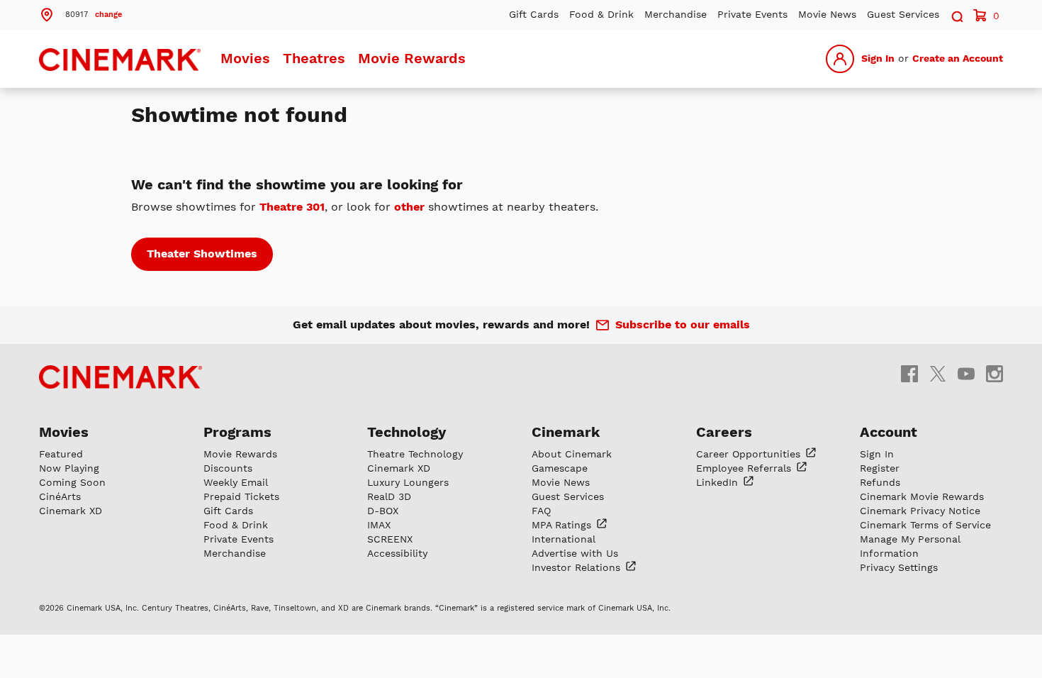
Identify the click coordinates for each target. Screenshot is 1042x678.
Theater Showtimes (202, 253)
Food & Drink (601, 14)
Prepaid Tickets (241, 496)
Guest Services (903, 14)
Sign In (878, 58)
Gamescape (560, 468)
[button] (80, 13)
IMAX (379, 524)
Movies (245, 58)
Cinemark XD (70, 510)
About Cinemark (572, 454)
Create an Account (957, 58)
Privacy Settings (899, 567)
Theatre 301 (292, 206)
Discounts (227, 468)
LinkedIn (718, 482)
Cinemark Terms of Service (925, 524)
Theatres (314, 58)
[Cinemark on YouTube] (966, 373)
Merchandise (675, 14)
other (409, 206)
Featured (61, 454)
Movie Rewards (412, 58)
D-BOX (382, 510)
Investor (578, 567)
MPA (563, 524)
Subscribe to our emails (682, 324)
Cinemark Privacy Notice (920, 510)
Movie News (827, 14)
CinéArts (60, 496)
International (563, 539)
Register (880, 468)
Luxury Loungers (408, 482)
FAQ (541, 510)
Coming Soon (72, 482)
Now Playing (69, 468)
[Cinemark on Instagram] (994, 373)
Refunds (880, 482)
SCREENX (390, 539)
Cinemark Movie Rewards (922, 496)
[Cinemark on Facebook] (909, 373)
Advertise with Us (575, 553)
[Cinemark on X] (937, 373)
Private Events (752, 14)
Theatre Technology (415, 454)
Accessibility (397, 553)
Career (750, 454)
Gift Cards (534, 14)
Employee (745, 468)
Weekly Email (235, 482)
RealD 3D (389, 496)
